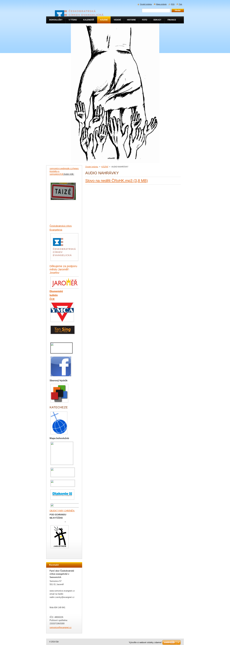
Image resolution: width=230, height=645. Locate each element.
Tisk (180, 4)
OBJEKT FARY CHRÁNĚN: (62, 511)
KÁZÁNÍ (104, 167)
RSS (172, 4)
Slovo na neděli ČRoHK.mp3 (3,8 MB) (116, 180)
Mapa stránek (161, 4)
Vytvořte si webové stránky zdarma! (145, 642)
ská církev (66, 226)
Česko (53, 226)
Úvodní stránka (91, 167)
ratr (59, 226)
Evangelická (56, 229)
